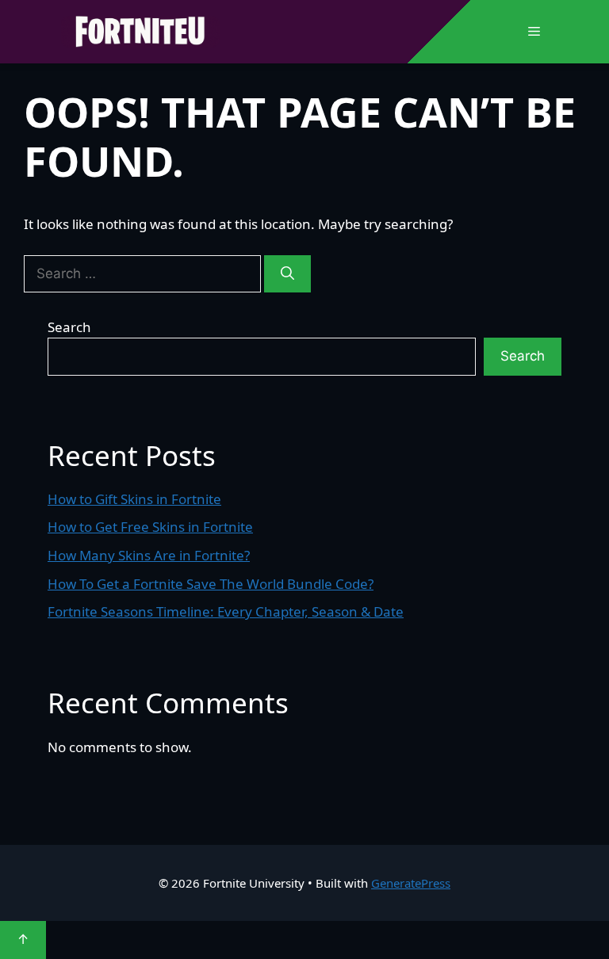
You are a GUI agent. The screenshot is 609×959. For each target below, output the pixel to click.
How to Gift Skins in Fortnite (134, 499)
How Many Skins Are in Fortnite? (149, 555)
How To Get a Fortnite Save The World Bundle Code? (210, 584)
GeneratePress (410, 883)
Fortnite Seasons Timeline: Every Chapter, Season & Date (226, 611)
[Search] (287, 274)
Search (69, 327)
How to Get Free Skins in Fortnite (150, 527)
